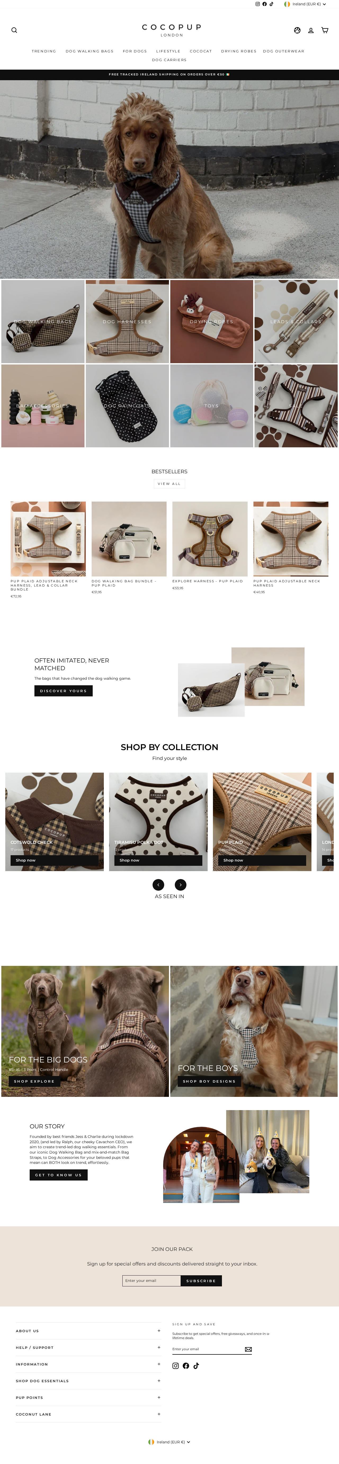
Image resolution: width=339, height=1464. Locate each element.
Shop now (25, 860)
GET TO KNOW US (58, 1175)
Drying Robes (239, 51)
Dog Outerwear (284, 51)
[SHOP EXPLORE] (85, 1031)
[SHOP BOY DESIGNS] (254, 1031)
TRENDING (45, 51)
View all (169, 484)
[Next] (180, 885)
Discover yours (63, 691)
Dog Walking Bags (90, 51)
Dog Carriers (169, 60)
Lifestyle (169, 51)
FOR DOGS (136, 51)
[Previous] (158, 885)
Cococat (201, 51)
